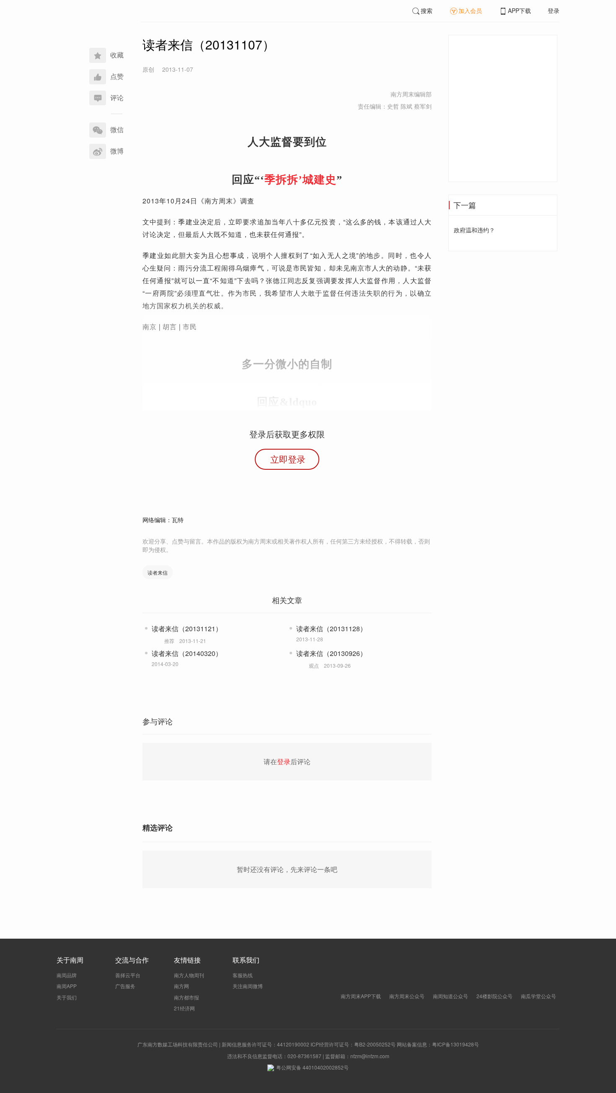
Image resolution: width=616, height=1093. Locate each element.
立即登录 (287, 459)
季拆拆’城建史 (300, 180)
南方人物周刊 (189, 974)
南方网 (181, 985)
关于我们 (67, 997)
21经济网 (184, 1008)
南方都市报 (186, 997)
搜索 (426, 10)
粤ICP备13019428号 (455, 1044)
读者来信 (158, 572)
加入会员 (470, 10)
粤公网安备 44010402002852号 (312, 1067)
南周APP (67, 985)
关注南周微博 (248, 985)
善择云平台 (127, 974)
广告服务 (125, 985)
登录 (553, 10)
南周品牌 (67, 974)
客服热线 (243, 974)
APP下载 (519, 10)
